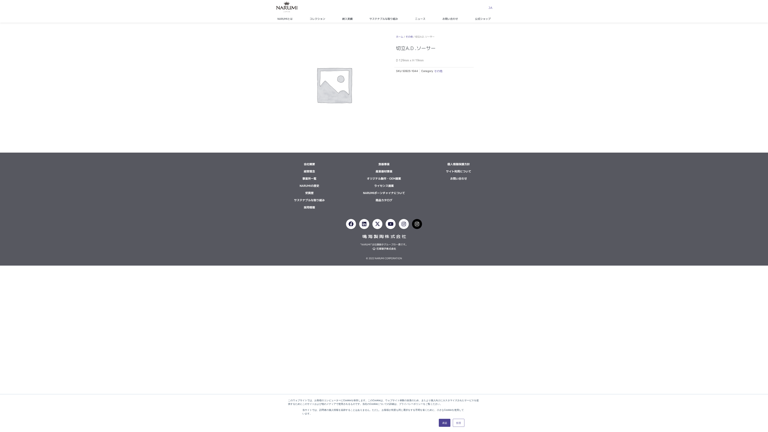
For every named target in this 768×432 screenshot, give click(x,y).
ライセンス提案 (384, 186)
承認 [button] (444, 422)
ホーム (399, 36)
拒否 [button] (458, 422)
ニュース (420, 19)
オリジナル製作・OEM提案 (384, 178)
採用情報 (309, 207)
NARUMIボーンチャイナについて (384, 193)
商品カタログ (384, 200)
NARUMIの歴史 (309, 186)
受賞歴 (309, 193)
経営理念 (309, 171)
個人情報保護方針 (458, 164)
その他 (409, 36)
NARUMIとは (285, 19)
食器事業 (384, 164)
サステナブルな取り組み (383, 19)
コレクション (317, 19)
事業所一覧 (309, 178)
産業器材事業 (384, 171)
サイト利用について (458, 171)
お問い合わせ (450, 19)
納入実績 (347, 19)
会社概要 (309, 164)
